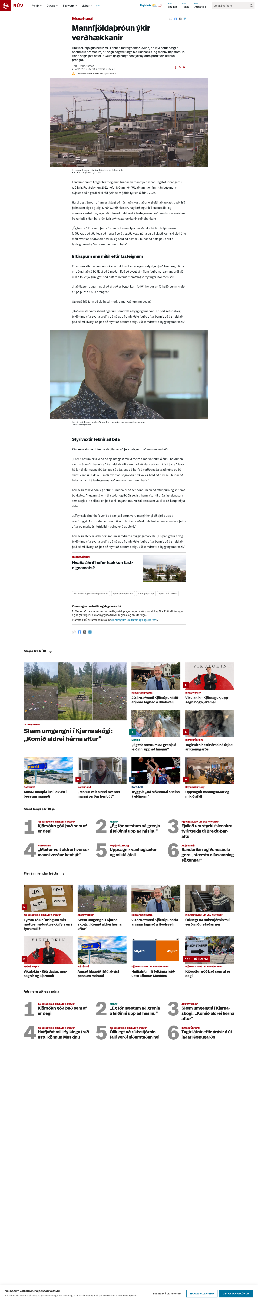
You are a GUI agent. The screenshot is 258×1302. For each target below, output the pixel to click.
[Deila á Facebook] (175, 19)
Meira (84, 5)
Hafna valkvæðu (202, 1293)
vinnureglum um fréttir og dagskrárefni (134, 620)
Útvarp (51, 5)
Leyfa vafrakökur (236, 1293)
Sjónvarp (68, 5)
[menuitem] (41, 5)
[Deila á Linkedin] (185, 19)
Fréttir (35, 5)
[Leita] (251, 5)
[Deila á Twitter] (180, 19)
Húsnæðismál (82, 19)
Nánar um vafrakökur (126, 1295)
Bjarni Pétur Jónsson (83, 66)
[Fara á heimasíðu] (14, 5)
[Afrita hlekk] (170, 19)
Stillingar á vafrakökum (167, 1293)
